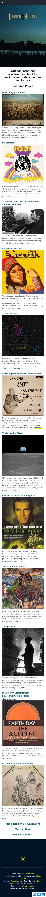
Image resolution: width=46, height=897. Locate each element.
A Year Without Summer (14, 566)
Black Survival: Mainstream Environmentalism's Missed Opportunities (15, 696)
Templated (15, 881)
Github (38, 876)
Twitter (23, 878)
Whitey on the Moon (12, 433)
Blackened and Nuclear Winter (17, 763)
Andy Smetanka (29, 886)
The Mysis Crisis (10, 313)
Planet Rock (8, 143)
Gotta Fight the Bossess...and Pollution (21, 373)
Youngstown (8, 626)
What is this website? (23, 834)
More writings (23, 829)
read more (31, 137)
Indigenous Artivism (12, 248)
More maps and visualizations (23, 823)
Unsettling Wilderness (13, 92)
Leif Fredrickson (27, 874)
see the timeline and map (13, 368)
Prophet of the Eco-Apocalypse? (18, 495)
